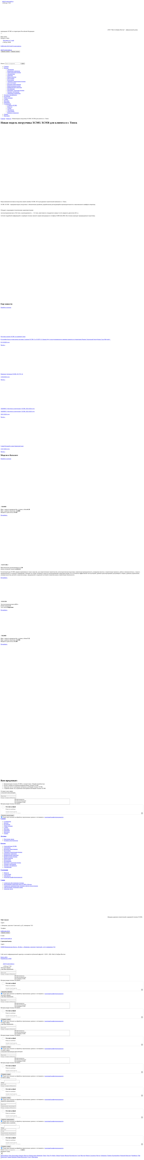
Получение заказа (9, 839)
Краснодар (4, 1157)
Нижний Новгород (125, 1155)
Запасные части (8, 889)
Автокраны (7, 847)
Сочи (78, 1155)
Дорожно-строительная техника (13, 852)
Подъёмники (7, 861)
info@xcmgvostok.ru (15, 46)
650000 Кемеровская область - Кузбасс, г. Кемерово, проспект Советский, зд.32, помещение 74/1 (28, 947)
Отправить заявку (5, 1019)
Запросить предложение (7, 1119)
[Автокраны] (42, 803)
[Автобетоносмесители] (42, 801)
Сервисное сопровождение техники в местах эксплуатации (21, 886)
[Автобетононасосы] (42, 799)
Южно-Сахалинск (91, 1155)
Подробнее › (4, 515)
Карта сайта (4, 957)
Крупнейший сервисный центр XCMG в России (18, 884)
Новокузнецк (33, 1155)
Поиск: (3, 63)
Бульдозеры (7, 850)
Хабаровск (104, 1155)
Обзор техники (8, 826)
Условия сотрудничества (11, 840)
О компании (7, 821)
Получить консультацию (7, 815)
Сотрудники (7, 874)
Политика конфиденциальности (13, 877)
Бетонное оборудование (11, 849)
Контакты (7, 832)
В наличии (7, 824)
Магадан (82, 1155)
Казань (62, 1155)
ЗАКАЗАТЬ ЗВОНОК (6, 992)
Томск (44, 1155)
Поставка (6, 829)
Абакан (58, 1155)
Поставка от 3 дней (8, 40)
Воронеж (14, 1157)
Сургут (29, 1157)
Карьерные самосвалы (10, 853)
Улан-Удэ (49, 1155)
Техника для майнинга (10, 865)
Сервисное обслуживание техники (14, 883)
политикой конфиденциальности (54, 817)
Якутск (98, 1155)
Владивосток (73, 1155)
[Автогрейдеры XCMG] (42, 802)
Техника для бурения (10, 864)
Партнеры (7, 830)
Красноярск (15, 1155)
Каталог (6, 823)
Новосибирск (4, 1155)
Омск (10, 1155)
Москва (67, 1155)
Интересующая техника (7, 804)
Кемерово (39, 1155)
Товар (2, 1082)
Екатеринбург (116, 1155)
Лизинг (6, 833)
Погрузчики (7, 859)
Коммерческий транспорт (11, 855)
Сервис (6, 827)
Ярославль (35, 1157)
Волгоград (24, 1157)
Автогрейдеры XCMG (10, 846)
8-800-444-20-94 (5, 46)
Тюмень (109, 1155)
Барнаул (21, 1155)
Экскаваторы (8, 867)
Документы (7, 875)
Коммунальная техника (10, 856)
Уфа (139, 1155)
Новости (6, 872)
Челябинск (134, 1155)
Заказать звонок (5, 51)
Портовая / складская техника (12, 862)
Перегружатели (8, 858)
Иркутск (26, 1155)
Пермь (19, 1157)
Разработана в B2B (6, 958)
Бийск (54, 1155)
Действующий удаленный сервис (13, 887)
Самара (9, 1157)
